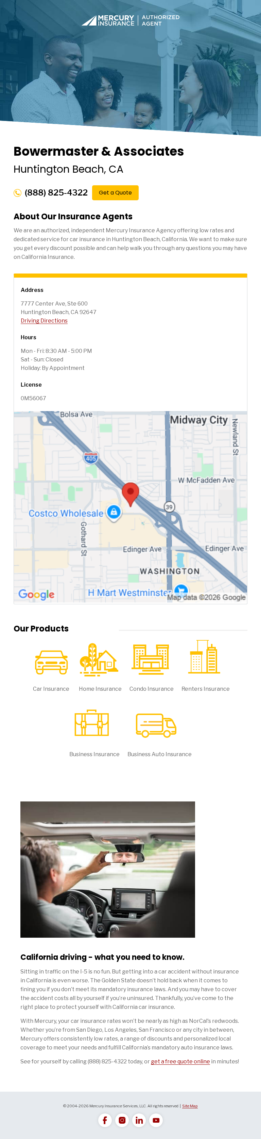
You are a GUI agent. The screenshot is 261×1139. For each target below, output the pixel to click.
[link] (105, 1120)
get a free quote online (180, 1061)
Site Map (190, 1106)
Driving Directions (44, 320)
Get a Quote (115, 193)
